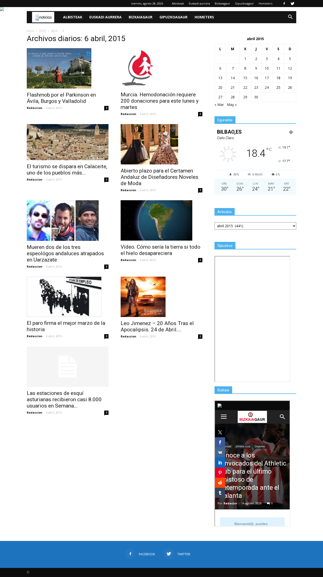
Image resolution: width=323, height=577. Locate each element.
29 (245, 97)
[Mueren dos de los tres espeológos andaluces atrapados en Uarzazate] (68, 220)
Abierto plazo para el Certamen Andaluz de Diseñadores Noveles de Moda (159, 177)
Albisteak (178, 3)
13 (220, 77)
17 (267, 77)
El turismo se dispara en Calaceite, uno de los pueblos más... (67, 169)
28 (233, 97)
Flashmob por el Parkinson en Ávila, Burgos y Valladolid (61, 98)
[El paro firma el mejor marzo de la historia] (68, 297)
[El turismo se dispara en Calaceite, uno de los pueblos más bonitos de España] (68, 142)
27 (220, 97)
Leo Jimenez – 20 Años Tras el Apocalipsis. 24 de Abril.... (157, 326)
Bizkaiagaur (222, 3)
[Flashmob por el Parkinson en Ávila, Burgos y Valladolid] (68, 68)
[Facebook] (284, 3)
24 (267, 87)
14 (233, 77)
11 (278, 68)
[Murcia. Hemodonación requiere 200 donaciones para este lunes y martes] (161, 68)
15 (245, 77)
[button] (290, 17)
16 (256, 77)
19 (290, 77)
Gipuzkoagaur (244, 3)
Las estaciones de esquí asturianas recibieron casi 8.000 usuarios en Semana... (64, 399)
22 (245, 87)
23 (256, 87)
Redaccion (34, 108)
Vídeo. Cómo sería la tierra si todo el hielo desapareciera (160, 250)
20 (220, 87)
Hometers (265, 3)
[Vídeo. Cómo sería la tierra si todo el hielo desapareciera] (161, 220)
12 (290, 68)
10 (267, 68)
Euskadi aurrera (199, 3)
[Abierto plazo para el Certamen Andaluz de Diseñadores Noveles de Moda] (161, 144)
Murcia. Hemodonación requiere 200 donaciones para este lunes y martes (160, 101)
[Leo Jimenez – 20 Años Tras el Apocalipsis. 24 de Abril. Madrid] (161, 297)
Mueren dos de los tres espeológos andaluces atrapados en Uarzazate (65, 253)
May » (232, 104)
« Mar (219, 104)
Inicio (30, 31)
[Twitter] (292, 3)
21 (233, 87)
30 (256, 97)
